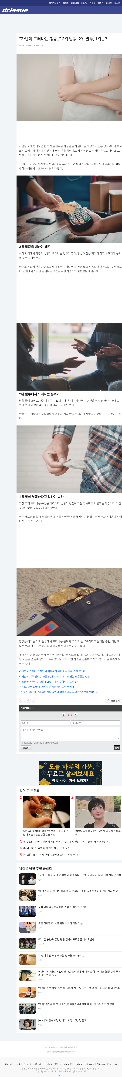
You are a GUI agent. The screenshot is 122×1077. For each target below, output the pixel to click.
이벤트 (109, 3)
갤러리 (66, 3)
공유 (34, 701)
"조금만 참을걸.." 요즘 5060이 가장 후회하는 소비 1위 (49, 681)
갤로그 (101, 3)
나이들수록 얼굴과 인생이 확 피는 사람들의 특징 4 (47, 686)
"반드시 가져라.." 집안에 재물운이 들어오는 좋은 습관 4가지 (52, 671)
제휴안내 (18, 1064)
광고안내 (27, 1064)
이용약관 (37, 1064)
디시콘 (117, 3)
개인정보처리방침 (51, 1064)
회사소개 (8, 1064)
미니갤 (84, 3)
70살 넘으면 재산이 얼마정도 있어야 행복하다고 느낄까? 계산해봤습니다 (59, 691)
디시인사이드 (54, 3)
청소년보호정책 (66, 1064)
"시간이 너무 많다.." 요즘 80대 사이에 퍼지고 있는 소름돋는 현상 (55, 676)
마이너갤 (75, 3)
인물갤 (92, 3)
